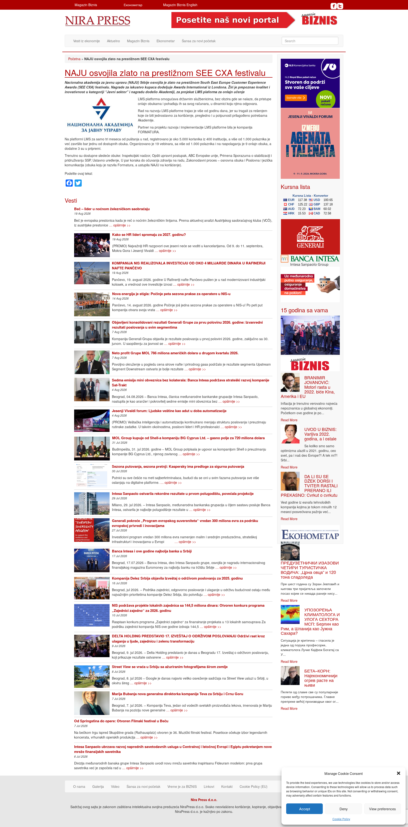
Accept (304, 808)
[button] (398, 773)
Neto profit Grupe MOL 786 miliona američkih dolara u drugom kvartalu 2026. (175, 352)
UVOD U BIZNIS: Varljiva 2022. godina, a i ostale (320, 434)
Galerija (98, 786)
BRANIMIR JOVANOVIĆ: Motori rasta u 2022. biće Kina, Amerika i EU (308, 386)
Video (115, 786)
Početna (74, 58)
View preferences (382, 808)
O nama (79, 786)
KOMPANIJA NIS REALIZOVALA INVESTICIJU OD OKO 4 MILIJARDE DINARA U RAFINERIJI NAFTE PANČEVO (188, 265)
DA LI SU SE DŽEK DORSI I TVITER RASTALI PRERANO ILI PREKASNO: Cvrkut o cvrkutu (309, 485)
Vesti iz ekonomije (86, 40)
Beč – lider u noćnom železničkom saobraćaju (112, 208)
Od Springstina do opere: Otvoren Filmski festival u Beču (121, 720)
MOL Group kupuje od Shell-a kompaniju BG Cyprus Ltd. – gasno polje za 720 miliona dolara (188, 437)
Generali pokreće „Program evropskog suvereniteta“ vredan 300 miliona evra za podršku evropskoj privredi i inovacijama (185, 523)
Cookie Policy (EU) (254, 786)
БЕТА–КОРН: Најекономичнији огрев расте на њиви (320, 678)
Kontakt (227, 786)
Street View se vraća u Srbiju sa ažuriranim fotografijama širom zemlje (170, 666)
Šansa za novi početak (199, 40)
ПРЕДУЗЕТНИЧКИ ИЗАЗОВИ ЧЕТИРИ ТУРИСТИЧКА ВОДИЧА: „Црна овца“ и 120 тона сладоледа (310, 570)
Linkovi (209, 786)
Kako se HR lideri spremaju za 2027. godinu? (149, 234)
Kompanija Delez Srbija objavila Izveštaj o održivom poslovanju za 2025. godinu (177, 578)
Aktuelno (113, 40)
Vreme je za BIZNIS (182, 786)
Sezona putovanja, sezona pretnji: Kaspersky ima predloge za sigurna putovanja (178, 466)
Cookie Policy (341, 819)
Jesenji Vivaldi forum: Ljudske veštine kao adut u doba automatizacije (169, 410)
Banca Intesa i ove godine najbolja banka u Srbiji (152, 551)
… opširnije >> (120, 225)
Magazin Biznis (86, 4)
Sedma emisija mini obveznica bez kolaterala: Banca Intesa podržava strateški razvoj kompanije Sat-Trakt (190, 382)
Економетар (133, 4)
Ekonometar (166, 40)
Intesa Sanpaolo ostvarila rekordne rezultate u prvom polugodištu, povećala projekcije (183, 493)
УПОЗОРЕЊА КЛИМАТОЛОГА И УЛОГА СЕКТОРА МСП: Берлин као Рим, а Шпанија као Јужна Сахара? (310, 621)
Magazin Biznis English (180, 4)
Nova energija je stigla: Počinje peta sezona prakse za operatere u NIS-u (171, 293)
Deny (344, 808)
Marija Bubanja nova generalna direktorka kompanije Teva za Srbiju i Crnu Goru (177, 693)
